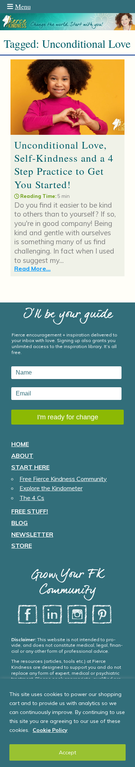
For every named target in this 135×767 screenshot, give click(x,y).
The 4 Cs (32, 498)
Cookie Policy (50, 730)
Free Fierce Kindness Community (63, 478)
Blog (19, 523)
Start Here (30, 467)
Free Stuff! (29, 511)
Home (20, 444)
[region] (67, 722)
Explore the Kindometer (51, 488)
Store (21, 545)
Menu (23, 6)
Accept (67, 752)
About (22, 455)
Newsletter (32, 534)
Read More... (32, 268)
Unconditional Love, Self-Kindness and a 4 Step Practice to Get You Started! (64, 164)
